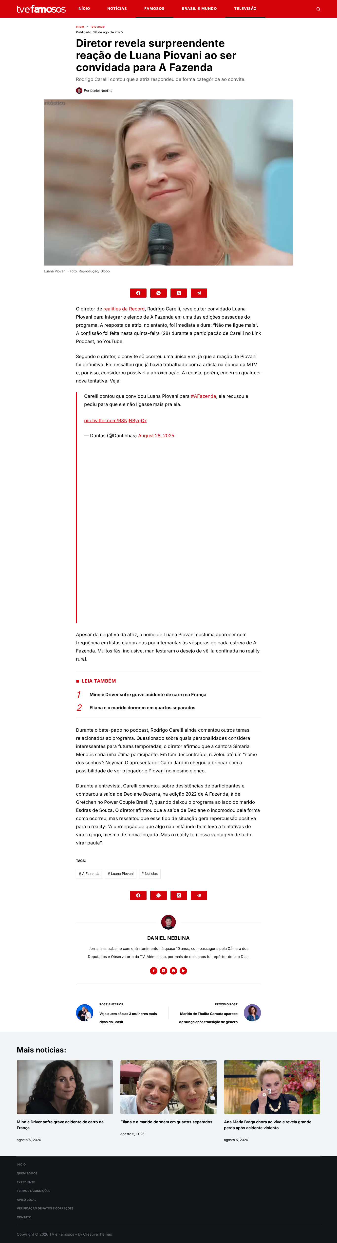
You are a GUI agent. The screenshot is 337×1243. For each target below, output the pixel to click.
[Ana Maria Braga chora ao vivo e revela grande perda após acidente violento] (272, 1087)
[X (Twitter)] (178, 293)
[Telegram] (199, 293)
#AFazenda (203, 396)
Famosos (154, 8)
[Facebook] (138, 293)
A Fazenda (89, 874)
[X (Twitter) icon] (163, 971)
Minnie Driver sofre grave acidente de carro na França (148, 694)
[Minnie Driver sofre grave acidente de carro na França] (65, 1087)
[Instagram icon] (173, 971)
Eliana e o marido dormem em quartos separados (142, 707)
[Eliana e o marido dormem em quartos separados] (168, 1087)
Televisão (245, 8)
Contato (24, 1217)
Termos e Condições (33, 1191)
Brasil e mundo (199, 8)
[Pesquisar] (318, 9)
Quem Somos (27, 1173)
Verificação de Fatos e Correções (45, 1208)
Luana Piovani (120, 874)
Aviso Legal (26, 1200)
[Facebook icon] (153, 971)
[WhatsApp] (158, 293)
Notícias (117, 8)
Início (83, 8)
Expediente (26, 1182)
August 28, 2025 (156, 436)
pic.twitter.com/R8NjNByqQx (115, 420)
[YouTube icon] (183, 971)
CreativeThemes (97, 1234)
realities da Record (124, 309)
